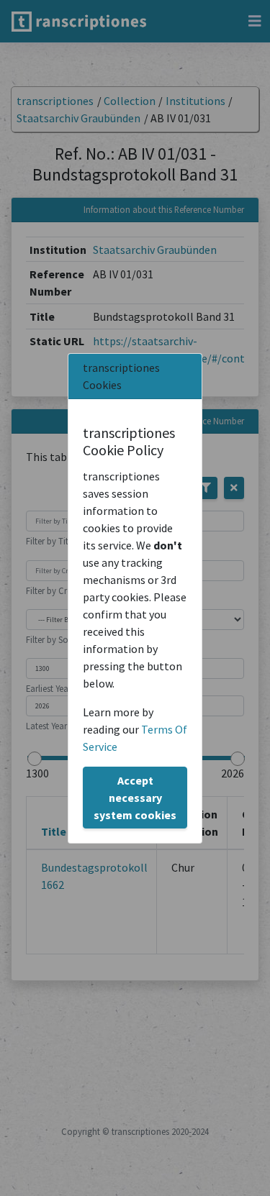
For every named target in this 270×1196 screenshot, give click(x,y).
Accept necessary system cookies (135, 797)
